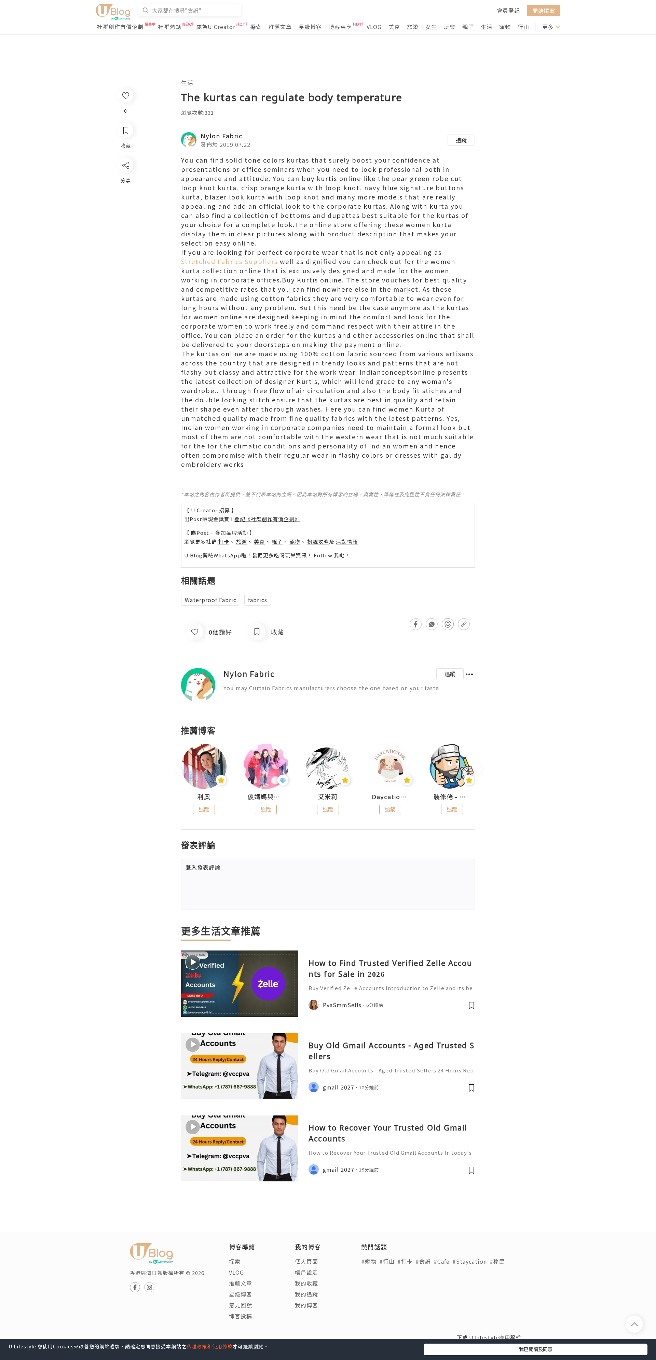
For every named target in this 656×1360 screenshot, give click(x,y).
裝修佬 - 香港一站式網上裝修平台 (452, 797)
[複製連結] (125, 241)
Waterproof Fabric (210, 600)
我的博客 (306, 1305)
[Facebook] (125, 183)
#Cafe (442, 1261)
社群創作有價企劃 (120, 27)
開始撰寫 (543, 10)
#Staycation (469, 1261)
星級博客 (310, 27)
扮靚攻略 (318, 541)
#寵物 (369, 1261)
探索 (256, 27)
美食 (394, 27)
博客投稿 (240, 1316)
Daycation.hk (390, 797)
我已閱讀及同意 (535, 1349)
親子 (468, 27)
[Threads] (125, 222)
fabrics (257, 600)
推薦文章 (280, 27)
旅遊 (413, 27)
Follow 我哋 (329, 555)
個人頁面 (306, 1261)
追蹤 (461, 140)
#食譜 (423, 1261)
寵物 (505, 27)
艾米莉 (328, 797)
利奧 (203, 797)
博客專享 (340, 27)
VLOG (374, 27)
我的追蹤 (306, 1294)
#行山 (387, 1261)
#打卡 (405, 1261)
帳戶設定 (306, 1272)
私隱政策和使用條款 (210, 1346)
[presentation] (181, 769)
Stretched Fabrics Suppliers (229, 261)
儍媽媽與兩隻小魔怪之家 (266, 797)
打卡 (223, 541)
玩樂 (449, 27)
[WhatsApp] (125, 202)
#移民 (497, 1261)
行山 (523, 27)
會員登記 (508, 10)
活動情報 (347, 541)
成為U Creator (215, 27)
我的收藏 (306, 1283)
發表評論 (203, 867)
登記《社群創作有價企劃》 (267, 519)
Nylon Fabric (221, 135)
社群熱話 (169, 27)
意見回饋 (240, 1305)
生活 (486, 27)
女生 (431, 27)
